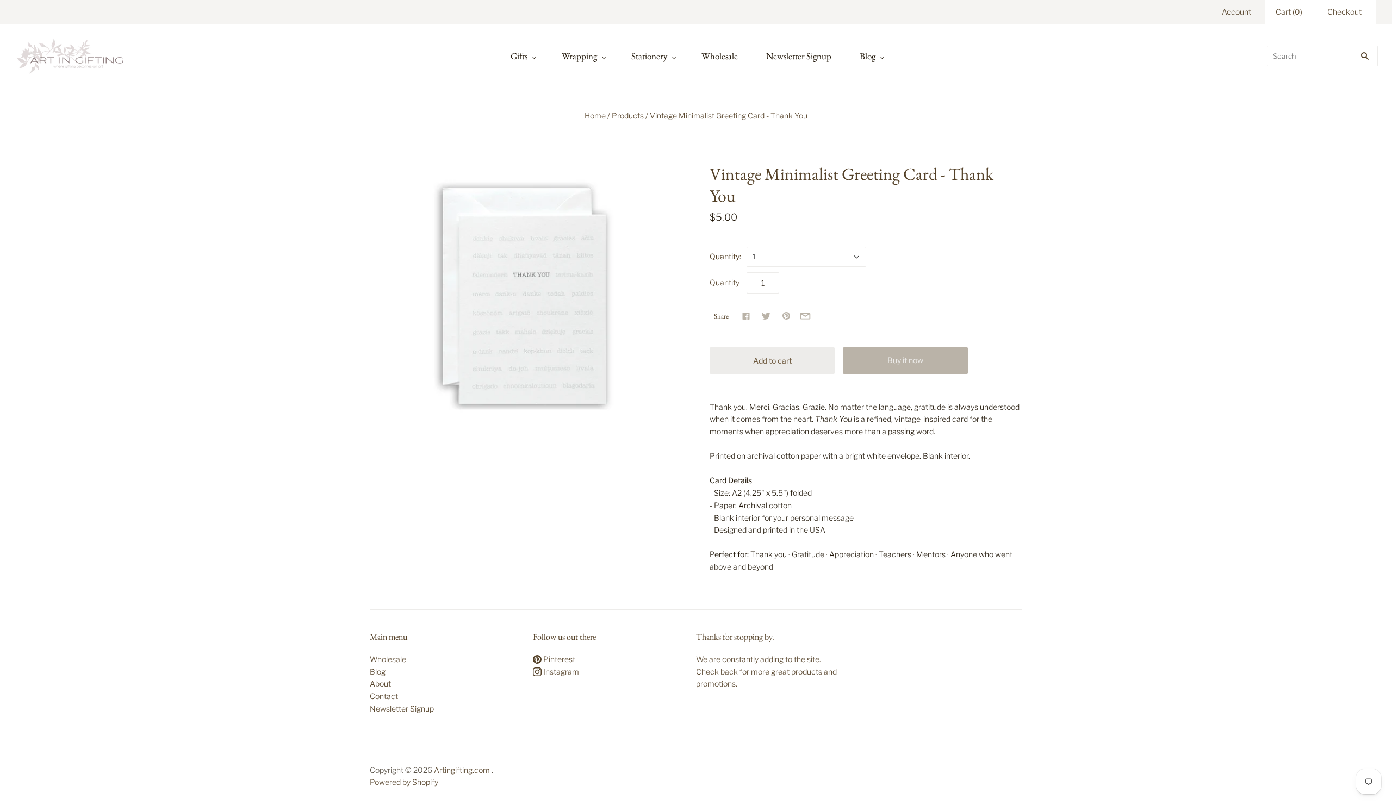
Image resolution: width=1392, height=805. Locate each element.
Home (595, 115)
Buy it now (905, 360)
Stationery (649, 56)
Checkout (1344, 11)
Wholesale (719, 56)
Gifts (519, 56)
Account (1236, 11)
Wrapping (579, 56)
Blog (867, 56)
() (1289, 11)
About (380, 683)
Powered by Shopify (404, 782)
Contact (384, 696)
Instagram (560, 671)
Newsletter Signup (798, 56)
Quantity (724, 282)
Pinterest (558, 659)
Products (628, 115)
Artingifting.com (462, 770)
